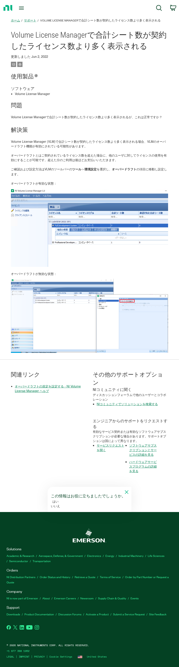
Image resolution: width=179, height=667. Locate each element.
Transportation (42, 561)
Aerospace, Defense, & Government (61, 556)
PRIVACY (39, 656)
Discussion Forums (69, 614)
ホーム (15, 20)
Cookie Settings (60, 656)
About (46, 598)
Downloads (13, 614)
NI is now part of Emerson (22, 598)
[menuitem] (159, 9)
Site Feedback (158, 614)
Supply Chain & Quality (112, 598)
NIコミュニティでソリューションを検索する (127, 404)
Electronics (94, 556)
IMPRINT (24, 656)
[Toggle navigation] (27, 8)
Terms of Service (110, 577)
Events (135, 598)
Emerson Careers (65, 598)
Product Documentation (39, 614)
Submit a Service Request (129, 614)
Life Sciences (156, 556)
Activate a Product (97, 614)
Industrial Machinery (131, 556)
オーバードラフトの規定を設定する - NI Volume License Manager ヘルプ (48, 388)
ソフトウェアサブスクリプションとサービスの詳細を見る (143, 450)
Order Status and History (55, 577)
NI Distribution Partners (21, 577)
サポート (30, 20)
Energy (109, 556)
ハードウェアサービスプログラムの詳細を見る (143, 466)
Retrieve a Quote (85, 577)
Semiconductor (18, 561)
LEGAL (10, 656)
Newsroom (87, 598)
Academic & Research (20, 556)
